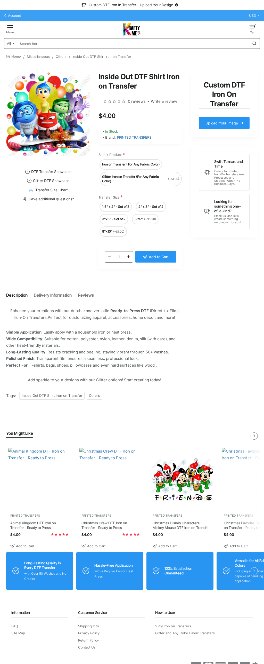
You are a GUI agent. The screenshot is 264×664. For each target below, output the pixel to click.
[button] (155, 257)
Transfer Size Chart (51, 190)
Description (17, 295)
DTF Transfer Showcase (51, 172)
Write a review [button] (164, 101)
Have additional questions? (51, 199)
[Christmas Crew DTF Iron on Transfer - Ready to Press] (110, 479)
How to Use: (165, 612)
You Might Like (19, 433)
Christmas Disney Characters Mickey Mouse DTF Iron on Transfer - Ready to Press (181, 525)
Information (20, 612)
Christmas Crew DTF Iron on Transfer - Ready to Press (104, 525)
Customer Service (92, 612)
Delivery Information (53, 295)
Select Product (110, 155)
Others (61, 56)
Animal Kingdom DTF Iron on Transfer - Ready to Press (33, 525)
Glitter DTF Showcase (51, 181)
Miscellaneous (38, 56)
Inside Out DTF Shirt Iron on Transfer (52, 395)
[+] (128, 256)
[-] (109, 256)
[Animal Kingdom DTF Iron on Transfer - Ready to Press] (39, 479)
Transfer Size (109, 197)
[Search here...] (254, 43)
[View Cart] (253, 29)
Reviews (86, 295)
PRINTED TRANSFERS (134, 137)
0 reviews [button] (137, 101)
